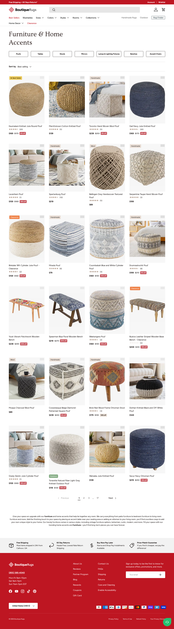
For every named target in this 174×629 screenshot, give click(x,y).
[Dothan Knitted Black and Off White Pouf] (147, 381)
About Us (77, 563)
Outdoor (144, 17)
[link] (63, 498)
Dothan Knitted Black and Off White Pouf (146, 409)
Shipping (102, 574)
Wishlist (161, 2)
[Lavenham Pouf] (27, 168)
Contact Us (103, 563)
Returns (101, 579)
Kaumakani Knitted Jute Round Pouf (25, 126)
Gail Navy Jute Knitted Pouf (142, 126)
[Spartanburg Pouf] (67, 168)
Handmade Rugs (129, 17)
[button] (164, 10)
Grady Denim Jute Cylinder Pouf (24, 476)
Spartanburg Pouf (57, 194)
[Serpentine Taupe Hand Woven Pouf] (147, 168)
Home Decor (14, 23)
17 (98, 498)
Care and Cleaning (106, 585)
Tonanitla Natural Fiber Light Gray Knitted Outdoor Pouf (64, 482)
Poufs (18, 54)
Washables (28, 18)
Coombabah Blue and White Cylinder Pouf (106, 267)
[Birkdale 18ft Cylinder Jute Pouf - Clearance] (27, 239)
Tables (40, 54)
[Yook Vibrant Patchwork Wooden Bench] (27, 310)
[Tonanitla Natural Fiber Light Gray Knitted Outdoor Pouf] (67, 449)
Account (151, 2)
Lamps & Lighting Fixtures (109, 54)
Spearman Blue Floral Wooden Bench (66, 336)
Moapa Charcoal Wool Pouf (21, 408)
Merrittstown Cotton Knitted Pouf (65, 126)
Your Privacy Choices (157, 619)
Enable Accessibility (107, 590)
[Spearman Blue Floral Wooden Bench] (67, 310)
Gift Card (77, 595)
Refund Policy (141, 619)
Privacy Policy (113, 619)
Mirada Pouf (54, 265)
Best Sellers (14, 18)
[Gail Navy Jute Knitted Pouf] (147, 100)
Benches (133, 54)
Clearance (31, 23)
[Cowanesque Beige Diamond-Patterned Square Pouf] (67, 381)
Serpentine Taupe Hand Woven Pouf (146, 194)
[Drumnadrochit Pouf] (147, 239)
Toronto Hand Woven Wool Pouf (104, 126)
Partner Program (80, 574)
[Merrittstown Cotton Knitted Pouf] (67, 100)
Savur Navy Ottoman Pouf (141, 476)
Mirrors (84, 54)
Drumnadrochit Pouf (138, 265)
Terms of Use (127, 619)
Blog (75, 579)
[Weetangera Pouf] (107, 310)
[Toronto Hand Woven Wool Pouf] (107, 100)
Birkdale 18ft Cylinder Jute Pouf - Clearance (24, 267)
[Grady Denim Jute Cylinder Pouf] (27, 449)
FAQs (100, 569)
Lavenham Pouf (16, 194)
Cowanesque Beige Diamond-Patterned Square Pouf (62, 409)
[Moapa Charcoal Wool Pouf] (27, 381)
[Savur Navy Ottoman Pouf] (147, 449)
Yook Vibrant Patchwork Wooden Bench (24, 338)
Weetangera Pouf (97, 336)
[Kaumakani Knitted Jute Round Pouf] (27, 100)
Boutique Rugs (19, 619)
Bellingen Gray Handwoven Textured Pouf (106, 196)
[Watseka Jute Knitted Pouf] (107, 449)
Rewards (77, 585)
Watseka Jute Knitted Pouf (101, 476)
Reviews (77, 569)
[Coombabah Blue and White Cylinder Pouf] (107, 239)
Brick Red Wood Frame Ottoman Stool (107, 408)
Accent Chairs (155, 54)
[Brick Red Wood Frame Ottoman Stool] (107, 381)
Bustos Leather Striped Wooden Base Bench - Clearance (146, 338)
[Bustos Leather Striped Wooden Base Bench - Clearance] (147, 310)
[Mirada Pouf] (67, 239)
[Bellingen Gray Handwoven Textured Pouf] (107, 168)
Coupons (77, 590)
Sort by (12, 66)
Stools (62, 54)
